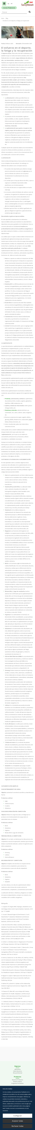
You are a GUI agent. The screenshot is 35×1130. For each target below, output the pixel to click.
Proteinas (7, 398)
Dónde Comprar (17, 1081)
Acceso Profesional (9, 8)
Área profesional (17, 1073)
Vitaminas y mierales (11, 410)
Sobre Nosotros (17, 1071)
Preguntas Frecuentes (17, 1083)
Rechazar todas (17, 1126)
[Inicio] (17, 3)
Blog (7, 18)
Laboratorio (17, 1069)
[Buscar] (29, 12)
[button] (8, 3)
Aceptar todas (17, 1121)
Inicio (2, 18)
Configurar (17, 1116)
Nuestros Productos (17, 1080)
